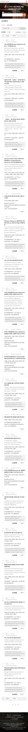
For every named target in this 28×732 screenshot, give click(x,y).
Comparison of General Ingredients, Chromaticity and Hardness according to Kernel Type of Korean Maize (14, 608)
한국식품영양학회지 (8, 59)
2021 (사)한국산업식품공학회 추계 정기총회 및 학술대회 (14, 482)
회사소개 (9, 715)
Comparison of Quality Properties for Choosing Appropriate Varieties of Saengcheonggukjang (14, 502)
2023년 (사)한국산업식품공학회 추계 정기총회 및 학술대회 (14, 206)
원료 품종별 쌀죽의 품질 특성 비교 (12, 438)
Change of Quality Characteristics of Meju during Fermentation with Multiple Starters (14, 673)
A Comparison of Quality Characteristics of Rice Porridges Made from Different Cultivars (13, 442)
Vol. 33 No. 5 (18, 617)
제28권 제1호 (14, 98)
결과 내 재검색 (7, 12)
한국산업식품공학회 (8, 100)
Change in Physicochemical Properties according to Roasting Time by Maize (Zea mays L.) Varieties (14, 389)
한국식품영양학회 (13, 61)
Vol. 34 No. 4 (18, 511)
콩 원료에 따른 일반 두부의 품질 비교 (13, 532)
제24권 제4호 (14, 581)
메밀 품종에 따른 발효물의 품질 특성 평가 (14, 417)
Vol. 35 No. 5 (18, 398)
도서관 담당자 (15, 719)
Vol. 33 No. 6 (18, 543)
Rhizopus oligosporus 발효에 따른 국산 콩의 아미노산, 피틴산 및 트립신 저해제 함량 (14, 223)
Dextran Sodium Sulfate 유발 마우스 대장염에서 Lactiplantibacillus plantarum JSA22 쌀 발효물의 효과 (14, 160)
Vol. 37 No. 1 (18, 177)
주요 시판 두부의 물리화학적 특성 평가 (13, 260)
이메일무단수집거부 (10, 717)
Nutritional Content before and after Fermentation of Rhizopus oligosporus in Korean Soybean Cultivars (14, 50)
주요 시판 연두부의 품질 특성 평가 (12, 638)
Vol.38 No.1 (17, 59)
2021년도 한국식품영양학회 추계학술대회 (13, 424)
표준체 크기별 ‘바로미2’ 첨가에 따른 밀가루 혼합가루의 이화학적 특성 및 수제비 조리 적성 (14, 81)
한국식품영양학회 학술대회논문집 (12, 422)
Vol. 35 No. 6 (18, 271)
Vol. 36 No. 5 (18, 239)
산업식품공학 (7, 98)
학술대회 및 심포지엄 (9, 203)
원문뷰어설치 (20, 717)
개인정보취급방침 (17, 715)
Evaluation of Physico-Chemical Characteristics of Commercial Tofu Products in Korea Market (13, 264)
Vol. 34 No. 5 (18, 451)
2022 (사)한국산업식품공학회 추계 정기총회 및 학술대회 (14, 343)
